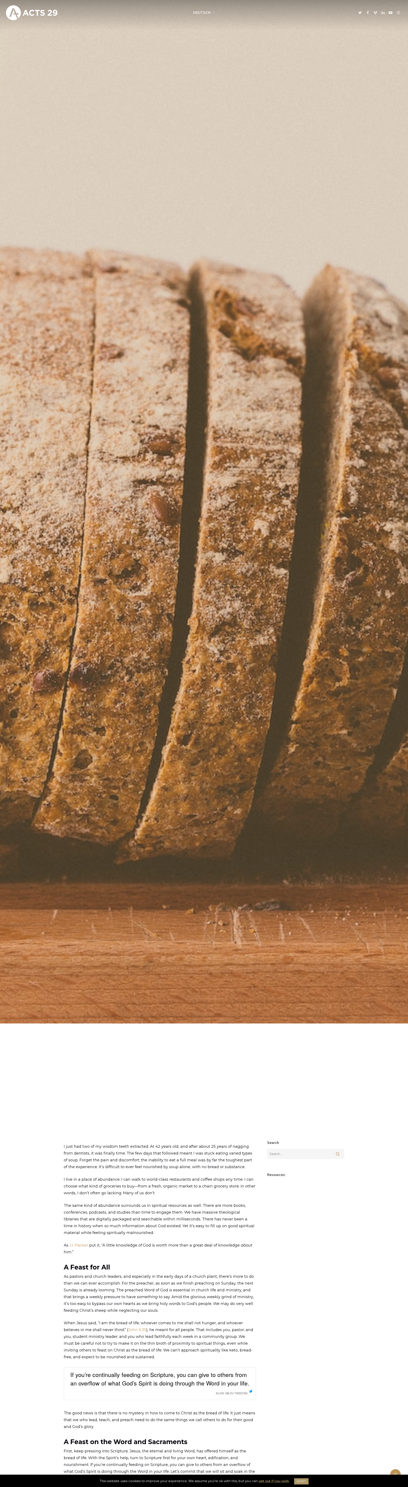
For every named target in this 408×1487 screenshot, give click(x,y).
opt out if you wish (274, 1481)
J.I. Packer (78, 1245)
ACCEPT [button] (301, 1481)
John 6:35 (137, 1329)
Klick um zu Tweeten (231, 1393)
